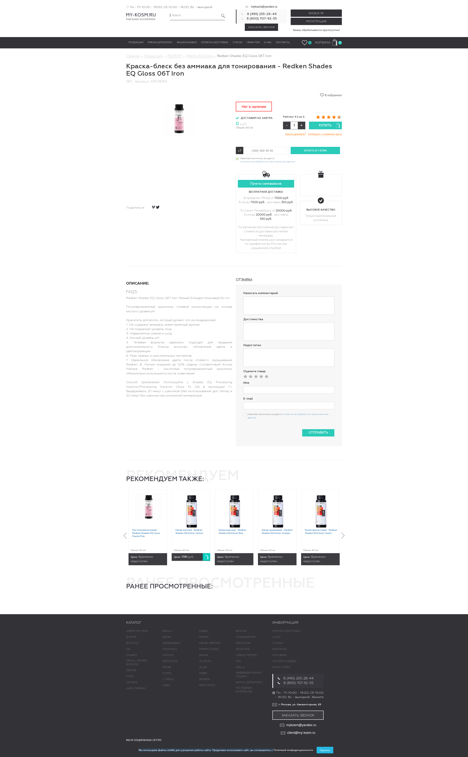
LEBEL (167, 685)
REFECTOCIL (207, 685)
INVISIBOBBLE (171, 643)
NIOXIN (203, 655)
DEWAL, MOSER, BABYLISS (136, 662)
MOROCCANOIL (209, 649)
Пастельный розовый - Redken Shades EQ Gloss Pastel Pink (146, 533)
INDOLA (168, 631)
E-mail (248, 398)
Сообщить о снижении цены (325, 134)
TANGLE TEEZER (246, 655)
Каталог (133, 622)
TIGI (238, 661)
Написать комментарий (260, 293)
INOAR (167, 637)
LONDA (203, 631)
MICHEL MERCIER (209, 643)
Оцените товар (254, 371)
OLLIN (203, 667)
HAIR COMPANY (136, 688)
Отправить (318, 432)
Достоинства (253, 319)
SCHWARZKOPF (246, 637)
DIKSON (131, 670)
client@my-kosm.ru (301, 732)
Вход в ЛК (316, 13)
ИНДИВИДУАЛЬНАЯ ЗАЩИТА (248, 675)
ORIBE (203, 673)
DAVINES (131, 655)
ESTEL (130, 676)
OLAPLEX (205, 661)
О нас (276, 637)
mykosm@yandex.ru (264, 6)
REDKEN (204, 679)
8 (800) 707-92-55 (262, 18)
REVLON (241, 631)
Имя (246, 383)
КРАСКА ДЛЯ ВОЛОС (249, 682)
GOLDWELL (170, 649)
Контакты (279, 649)
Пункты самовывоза (266, 183)
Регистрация (316, 21)
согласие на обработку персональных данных (267, 162)
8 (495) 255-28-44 (262, 14)
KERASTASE (170, 661)
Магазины (279, 655)
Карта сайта (281, 667)
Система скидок (284, 661)
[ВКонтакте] (153, 207)
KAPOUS (168, 655)
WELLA (240, 667)
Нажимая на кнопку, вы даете (267, 160)
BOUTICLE (132, 643)
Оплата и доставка (286, 631)
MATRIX (204, 637)
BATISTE (131, 637)
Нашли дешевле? (295, 134)
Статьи (277, 643)
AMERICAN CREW (137, 631)
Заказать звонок (261, 27)
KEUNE (167, 667)
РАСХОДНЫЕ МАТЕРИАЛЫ (244, 690)
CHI (128, 649)
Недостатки (252, 345)
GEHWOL (132, 682)
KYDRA (167, 673)
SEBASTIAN (243, 643)
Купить (325, 125)
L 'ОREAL (168, 679)
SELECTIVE (243, 649)
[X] (158, 207)
